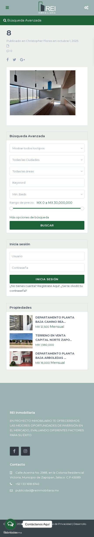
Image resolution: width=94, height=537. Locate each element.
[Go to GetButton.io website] (10, 532)
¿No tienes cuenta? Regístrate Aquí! (35, 286)
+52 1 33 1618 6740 (27, 484)
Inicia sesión (47, 279)
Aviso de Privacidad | (60, 523)
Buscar (47, 225)
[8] (42, 94)
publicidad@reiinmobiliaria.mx (37, 490)
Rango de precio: (22, 202)
